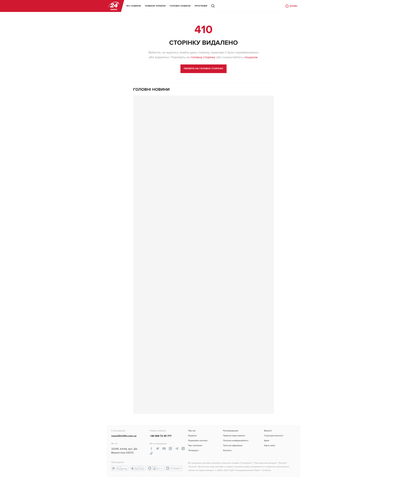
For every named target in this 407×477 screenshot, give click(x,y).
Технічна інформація (232, 446)
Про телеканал (195, 446)
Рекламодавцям (230, 431)
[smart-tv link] (155, 468)
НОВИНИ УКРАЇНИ (155, 6)
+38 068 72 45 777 (161, 436)
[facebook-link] (151, 448)
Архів (266, 441)
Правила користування (234, 436)
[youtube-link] (164, 448)
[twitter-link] (157, 448)
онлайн (293, 6)
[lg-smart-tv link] (173, 468)
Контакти (227, 450)
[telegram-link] (176, 448)
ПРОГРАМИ (201, 6)
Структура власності (273, 436)
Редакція (192, 436)
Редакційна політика (197, 441)
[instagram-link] (170, 448)
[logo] (114, 6)
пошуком (250, 57)
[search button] (213, 6)
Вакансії (268, 431)
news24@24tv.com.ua (123, 436)
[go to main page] (203, 68)
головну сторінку (202, 57)
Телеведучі (193, 450)
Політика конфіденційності (235, 441)
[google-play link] (119, 468)
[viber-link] (183, 448)
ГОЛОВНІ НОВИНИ (180, 6)
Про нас (192, 431)
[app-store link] (137, 468)
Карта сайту (269, 446)
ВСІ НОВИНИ (134, 6)
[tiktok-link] (151, 453)
